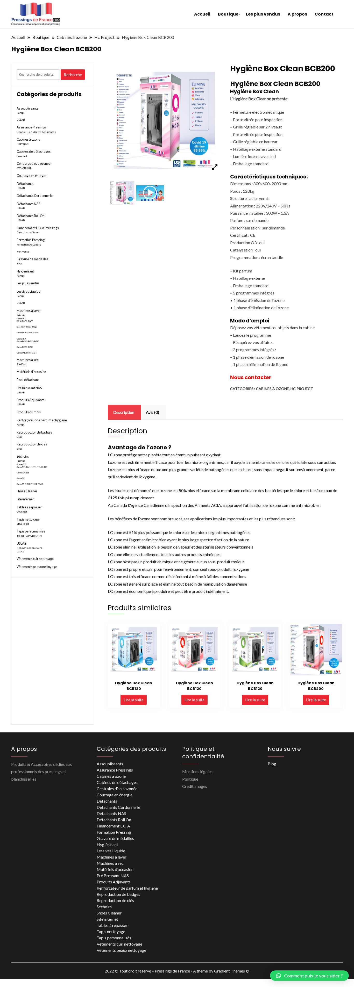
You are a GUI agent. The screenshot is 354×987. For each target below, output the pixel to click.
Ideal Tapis (23, 523)
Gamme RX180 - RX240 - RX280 (28, 341)
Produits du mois (29, 412)
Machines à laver (29, 310)
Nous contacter (250, 377)
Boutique (228, 14)
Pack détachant (28, 380)
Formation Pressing (31, 240)
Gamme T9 (20, 478)
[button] (309, 975)
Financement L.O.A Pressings (38, 228)
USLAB (21, 119)
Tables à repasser (29, 507)
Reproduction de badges (34, 432)
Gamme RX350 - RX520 (25, 347)
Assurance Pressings (32, 127)
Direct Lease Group (28, 232)
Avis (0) (152, 412)
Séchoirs (23, 456)
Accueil (202, 14)
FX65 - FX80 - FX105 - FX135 (27, 327)
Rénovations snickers (29, 547)
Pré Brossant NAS (29, 388)
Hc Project (302, 388)
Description (123, 412)
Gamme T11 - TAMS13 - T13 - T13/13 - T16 (32, 467)
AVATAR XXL (24, 167)
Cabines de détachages (34, 151)
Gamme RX (21, 338)
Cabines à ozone (272, 388)
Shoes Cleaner (27, 491)
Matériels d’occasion (31, 372)
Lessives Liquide (28, 291)
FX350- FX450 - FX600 (25, 321)
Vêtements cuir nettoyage (35, 559)
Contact (324, 14)
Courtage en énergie (31, 176)
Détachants (25, 184)
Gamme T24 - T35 (23, 473)
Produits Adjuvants (30, 400)
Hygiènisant (25, 271)
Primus (21, 314)
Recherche (73, 74)
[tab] (124, 412)
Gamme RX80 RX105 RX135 (27, 353)
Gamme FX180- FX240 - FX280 (28, 333)
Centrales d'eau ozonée (34, 163)
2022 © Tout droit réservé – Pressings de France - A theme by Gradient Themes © (177, 970)
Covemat (22, 155)
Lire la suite (134, 699)
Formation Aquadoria (29, 244)
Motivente (23, 251)
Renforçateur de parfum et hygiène (42, 420)
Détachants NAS (28, 204)
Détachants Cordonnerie (35, 195)
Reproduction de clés (32, 444)
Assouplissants (27, 108)
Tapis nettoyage (28, 519)
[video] (150, 193)
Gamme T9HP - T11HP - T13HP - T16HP (30, 484)
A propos (297, 14)
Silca (19, 263)
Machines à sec (27, 360)
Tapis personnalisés (31, 531)
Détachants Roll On (31, 216)
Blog (272, 763)
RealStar (22, 364)
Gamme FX (21, 318)
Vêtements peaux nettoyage (37, 567)
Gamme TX (21, 464)
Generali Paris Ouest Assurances (36, 131)
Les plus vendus (263, 14)
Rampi (20, 112)
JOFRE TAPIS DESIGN (29, 535)
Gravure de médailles (32, 259)
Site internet (25, 499)
